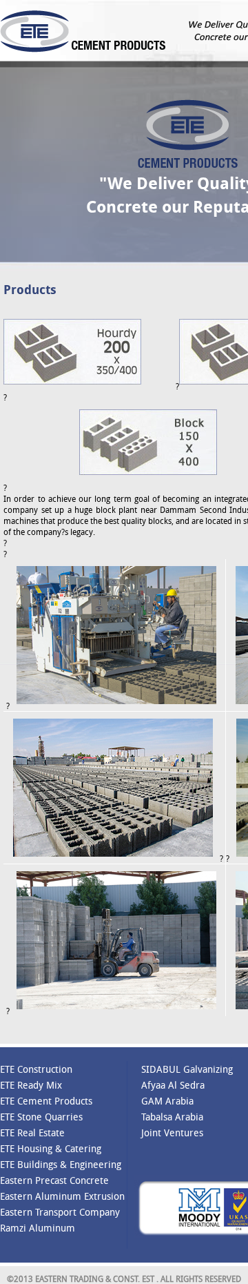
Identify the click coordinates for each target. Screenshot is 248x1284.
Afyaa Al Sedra (173, 1084)
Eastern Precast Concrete (54, 1180)
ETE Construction (36, 1069)
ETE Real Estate (32, 1132)
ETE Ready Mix (31, 1084)
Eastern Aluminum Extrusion (62, 1196)
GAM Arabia (167, 1100)
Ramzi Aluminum (37, 1227)
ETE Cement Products (46, 1100)
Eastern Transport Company (60, 1211)
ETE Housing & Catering (50, 1148)
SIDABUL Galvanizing (187, 1069)
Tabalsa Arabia (172, 1116)
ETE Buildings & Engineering (60, 1164)
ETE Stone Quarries (41, 1116)
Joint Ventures (172, 1132)
